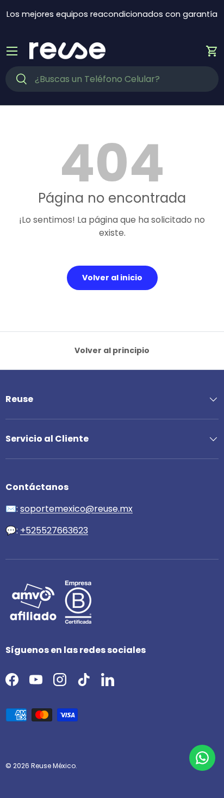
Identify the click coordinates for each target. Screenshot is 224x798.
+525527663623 (54, 530)
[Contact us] (202, 758)
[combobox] (112, 79)
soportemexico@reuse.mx (76, 508)
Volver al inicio (112, 277)
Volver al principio (112, 350)
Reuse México (53, 765)
